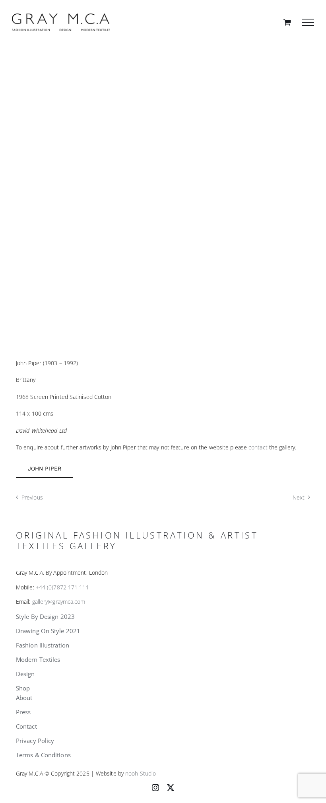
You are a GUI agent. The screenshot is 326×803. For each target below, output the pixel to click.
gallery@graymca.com (58, 601)
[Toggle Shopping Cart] (287, 22)
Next (299, 497)
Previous (32, 497)
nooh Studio (140, 773)
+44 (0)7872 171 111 (62, 587)
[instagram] (155, 787)
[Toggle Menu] (308, 22)
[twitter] (170, 787)
